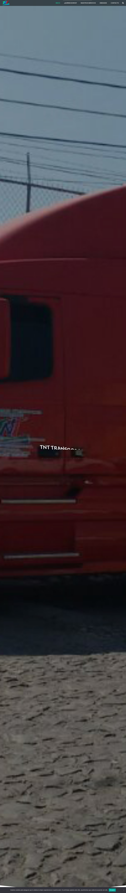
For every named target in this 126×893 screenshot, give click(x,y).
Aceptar (112, 890)
